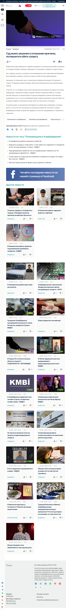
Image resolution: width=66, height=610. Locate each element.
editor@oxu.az (11, 601)
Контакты (40, 597)
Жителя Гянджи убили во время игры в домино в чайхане (30, 162)
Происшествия (12, 517)
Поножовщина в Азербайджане (16, 119)
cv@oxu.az (9, 596)
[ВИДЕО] (20, 232)
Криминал (10, 219)
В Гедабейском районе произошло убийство (25, 141)
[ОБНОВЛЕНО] (20, 345)
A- (54, 61)
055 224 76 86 (11, 603)
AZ (2, 5)
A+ (60, 61)
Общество (41, 219)
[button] (40, 6)
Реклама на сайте (43, 594)
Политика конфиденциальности (47, 600)
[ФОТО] (51, 271)
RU (2, 9)
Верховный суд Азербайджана (38, 119)
